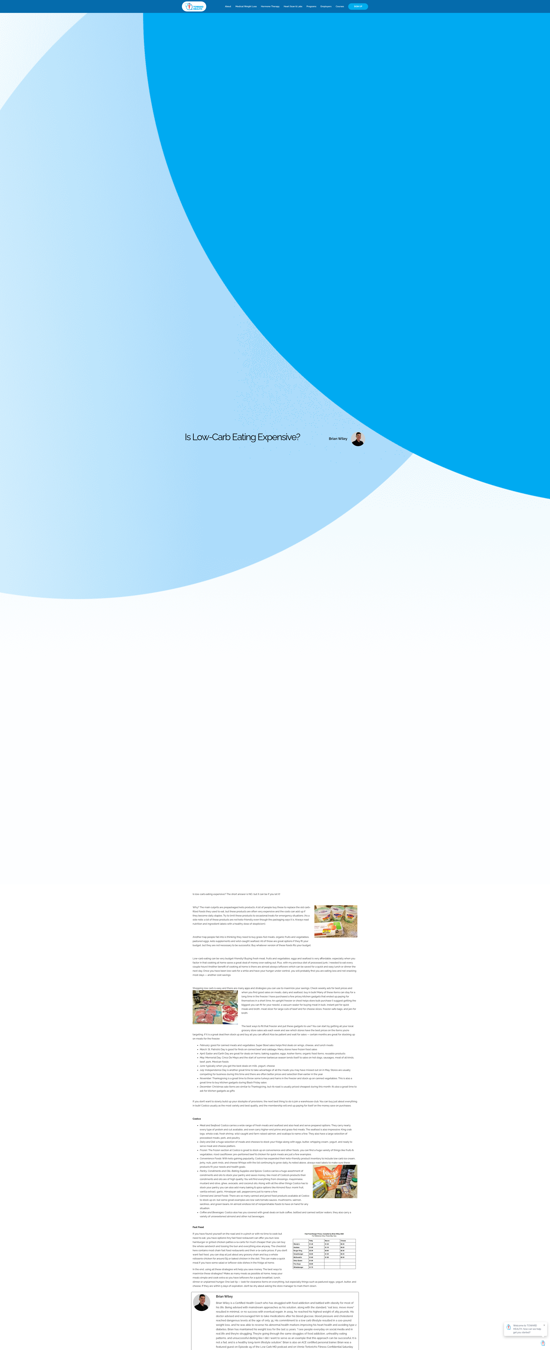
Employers (326, 6)
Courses (340, 6)
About (228, 6)
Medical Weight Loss (246, 6)
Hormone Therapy (270, 6)
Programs (311, 6)
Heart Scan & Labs (293, 6)
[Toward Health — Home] (194, 6)
